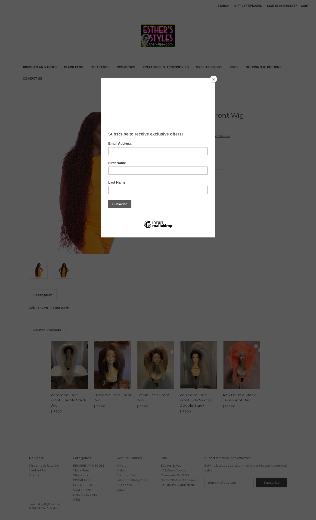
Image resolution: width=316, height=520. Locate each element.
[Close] (213, 79)
